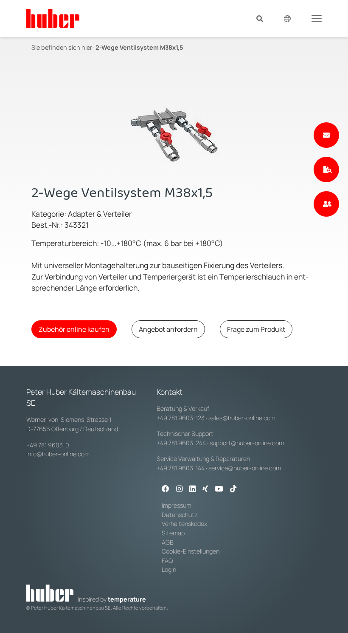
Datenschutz (180, 515)
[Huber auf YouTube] (219, 489)
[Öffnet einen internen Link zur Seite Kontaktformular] (326, 135)
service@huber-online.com (244, 468)
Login (169, 569)
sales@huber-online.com (241, 418)
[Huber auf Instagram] (179, 489)
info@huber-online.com (58, 454)
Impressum (176, 505)
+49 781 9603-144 (181, 468)
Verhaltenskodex (184, 524)
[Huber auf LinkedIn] (192, 489)
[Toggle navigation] (317, 18)
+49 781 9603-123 (181, 418)
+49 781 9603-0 (47, 445)
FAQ (167, 561)
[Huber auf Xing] (205, 489)
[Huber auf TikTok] (233, 489)
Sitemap (173, 533)
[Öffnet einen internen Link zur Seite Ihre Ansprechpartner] (326, 204)
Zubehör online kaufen (74, 329)
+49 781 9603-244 (181, 443)
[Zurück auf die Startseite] (52, 18)
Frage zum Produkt (256, 329)
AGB (168, 542)
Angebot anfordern (168, 329)
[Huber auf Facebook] (165, 489)
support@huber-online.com (247, 443)
